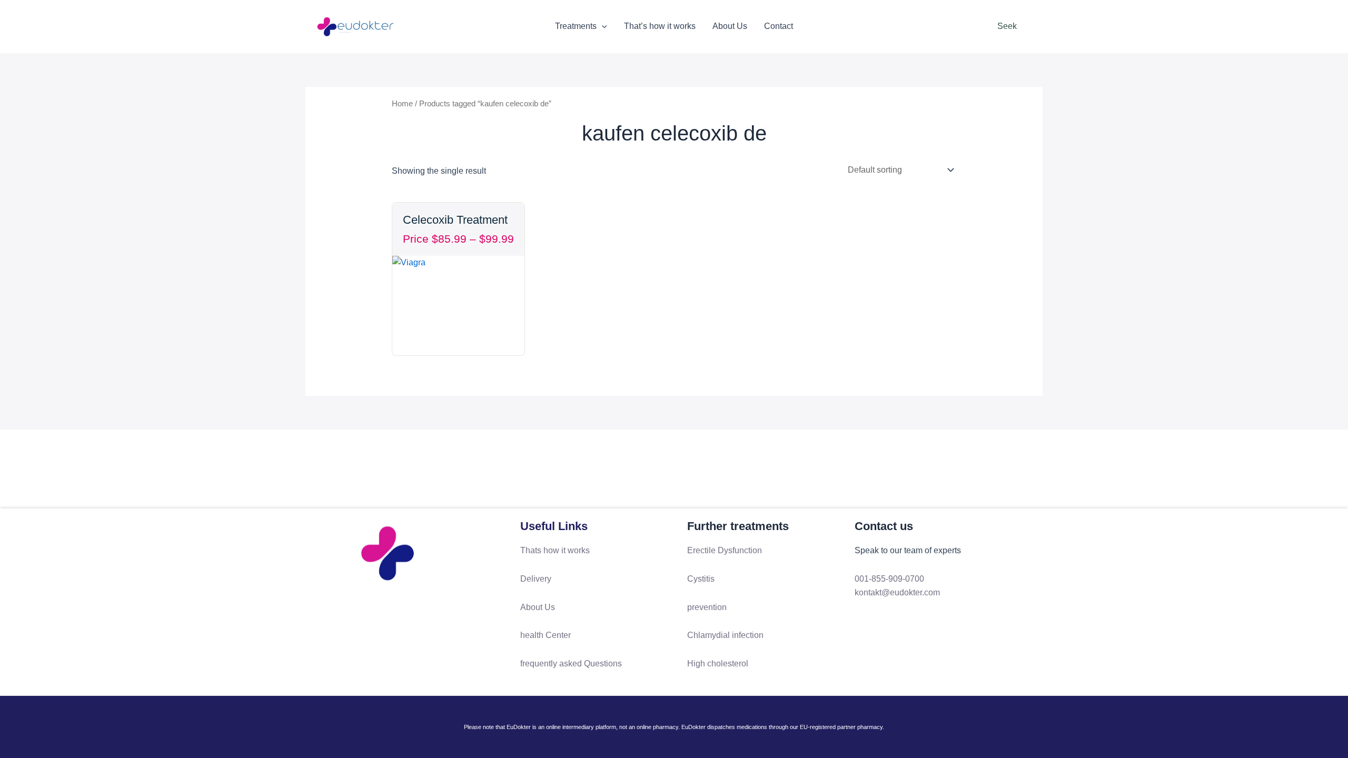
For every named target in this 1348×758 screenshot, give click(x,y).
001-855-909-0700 (889, 578)
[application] (602, 26)
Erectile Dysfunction (724, 550)
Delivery (535, 578)
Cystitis (701, 578)
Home (402, 103)
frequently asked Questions (571, 663)
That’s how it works (660, 26)
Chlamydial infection (725, 635)
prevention (707, 607)
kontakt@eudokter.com (897, 592)
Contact (778, 26)
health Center (545, 635)
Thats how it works (555, 550)
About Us (729, 26)
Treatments (576, 26)
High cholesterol (717, 663)
